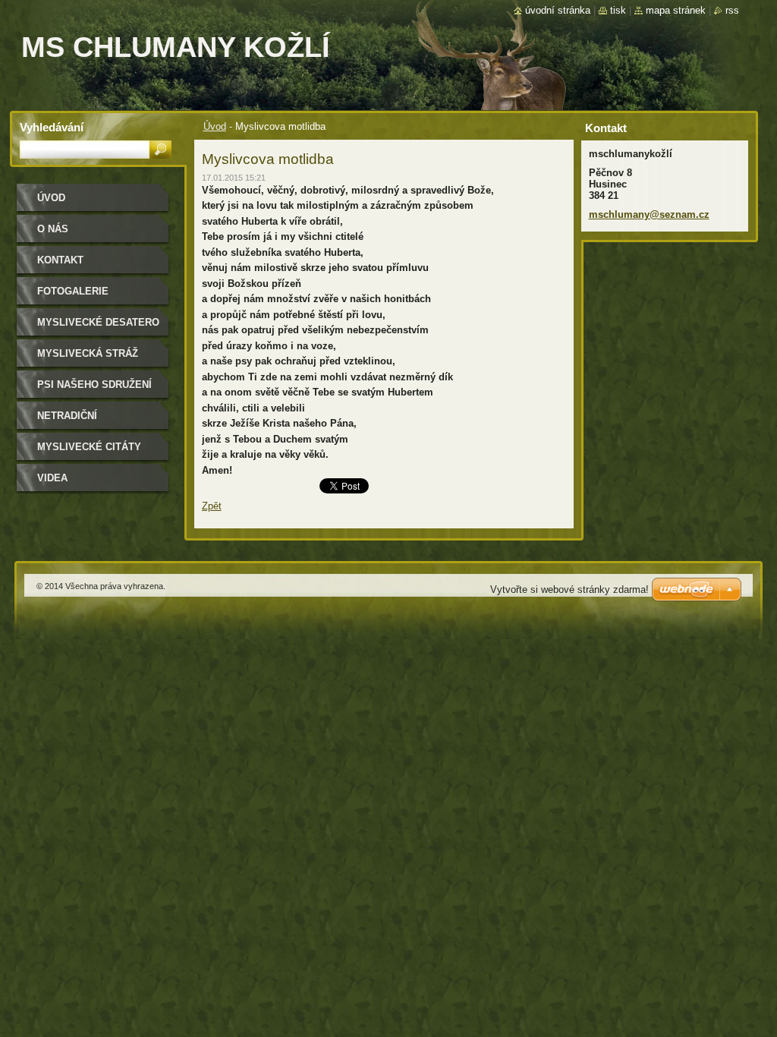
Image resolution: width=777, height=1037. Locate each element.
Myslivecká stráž (87, 353)
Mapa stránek (676, 10)
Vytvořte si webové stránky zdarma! (569, 589)
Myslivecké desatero (98, 322)
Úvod (214, 126)
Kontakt (60, 260)
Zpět (212, 506)
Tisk (618, 10)
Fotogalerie (73, 291)
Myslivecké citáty (89, 446)
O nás (52, 229)
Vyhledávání (51, 127)
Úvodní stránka (557, 10)
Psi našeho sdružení (94, 384)
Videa (52, 478)
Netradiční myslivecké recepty (95, 421)
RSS (732, 10)
